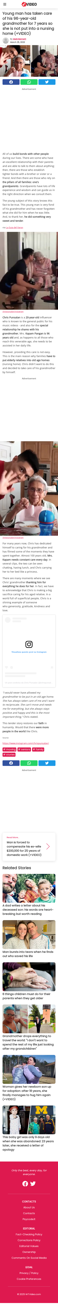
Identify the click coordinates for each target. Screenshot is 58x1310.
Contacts (29, 1213)
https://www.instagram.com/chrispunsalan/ (26, 743)
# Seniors (24, 749)
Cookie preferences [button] (29, 1279)
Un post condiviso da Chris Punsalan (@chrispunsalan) (29, 683)
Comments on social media (29, 1258)
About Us (29, 1207)
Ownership (29, 1252)
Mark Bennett (19, 39)
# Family (38, 749)
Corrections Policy (29, 1240)
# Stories (9, 754)
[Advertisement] (29, 119)
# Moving (9, 749)
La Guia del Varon (14, 227)
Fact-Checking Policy (29, 1234)
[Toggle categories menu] (5, 4)
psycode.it (29, 1219)
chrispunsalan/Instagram (13, 311)
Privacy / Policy (29, 1273)
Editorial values (29, 1246)
